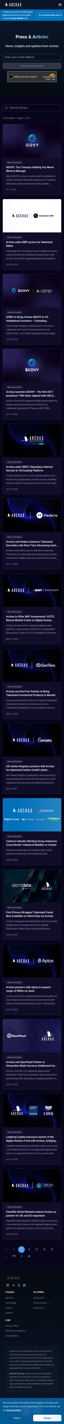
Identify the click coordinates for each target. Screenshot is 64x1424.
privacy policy (14, 1410)
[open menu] (60, 4)
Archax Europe (40, 1303)
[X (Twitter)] (18, 1285)
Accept (47, 1418)
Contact (8, 1313)
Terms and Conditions (15, 1331)
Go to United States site (49, 15)
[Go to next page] (21, 1256)
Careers (8, 1308)
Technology (10, 1303)
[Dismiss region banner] (60, 15)
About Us (9, 1298)
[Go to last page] (29, 1256)
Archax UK (38, 1298)
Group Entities (11, 1336)
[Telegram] (13, 1285)
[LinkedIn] (7, 1285)
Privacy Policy (11, 1326)
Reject (17, 1418)
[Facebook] (24, 1285)
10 (14, 1255)
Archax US (38, 1308)
